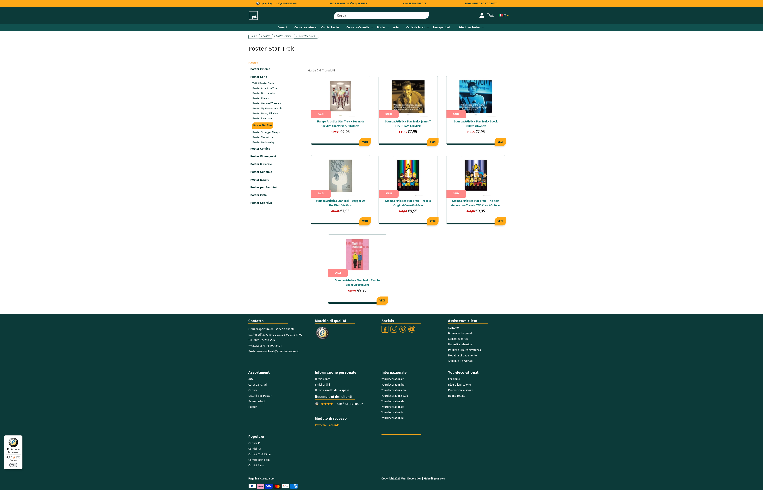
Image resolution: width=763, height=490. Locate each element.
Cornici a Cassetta (358, 27)
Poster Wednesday (263, 142)
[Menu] (20, 437)
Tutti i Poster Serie (263, 83)
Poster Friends (261, 98)
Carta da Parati (415, 27)
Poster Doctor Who (263, 93)
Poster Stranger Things (266, 132)
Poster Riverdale (262, 118)
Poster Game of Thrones (266, 103)
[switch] (13, 465)
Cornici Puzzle (330, 27)
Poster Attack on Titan (265, 88)
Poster (381, 27)
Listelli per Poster (469, 27)
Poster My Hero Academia (267, 108)
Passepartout (441, 27)
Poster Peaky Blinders (265, 113)
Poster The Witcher (263, 137)
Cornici (282, 27)
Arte (396, 27)
